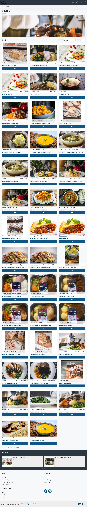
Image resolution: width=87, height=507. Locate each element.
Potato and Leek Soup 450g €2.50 (67, 268)
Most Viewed (6, 452)
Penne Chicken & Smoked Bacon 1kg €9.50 (13, 268)
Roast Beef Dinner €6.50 (65, 354)
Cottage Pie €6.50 (63, 239)
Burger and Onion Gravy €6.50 (10, 123)
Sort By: (61, 40)
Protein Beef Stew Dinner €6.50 (67, 296)
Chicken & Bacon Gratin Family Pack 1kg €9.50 (71, 152)
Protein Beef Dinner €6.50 (37, 296)
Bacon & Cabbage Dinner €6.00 (38, 66)
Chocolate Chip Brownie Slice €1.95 (11, 239)
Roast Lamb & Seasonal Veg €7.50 (39, 383)
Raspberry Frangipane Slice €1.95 (11, 354)
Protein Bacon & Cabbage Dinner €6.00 (12, 296)
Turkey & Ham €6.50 (64, 412)
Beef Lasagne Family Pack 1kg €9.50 (68, 66)
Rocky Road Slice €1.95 (65, 383)
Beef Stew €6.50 (34, 94)
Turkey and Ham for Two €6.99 (10, 441)
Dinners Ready (35, 63)
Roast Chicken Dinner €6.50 (9, 383)
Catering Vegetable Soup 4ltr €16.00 (40, 152)
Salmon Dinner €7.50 (7, 412)
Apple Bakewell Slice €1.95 (9, 66)
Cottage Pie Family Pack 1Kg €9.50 (39, 239)
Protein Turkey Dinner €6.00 (66, 325)
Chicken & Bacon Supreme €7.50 (38, 181)
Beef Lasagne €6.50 (7, 94)
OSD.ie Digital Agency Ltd (26, 504)
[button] (42, 468)
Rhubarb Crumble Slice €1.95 (38, 354)
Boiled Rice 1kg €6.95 (64, 94)
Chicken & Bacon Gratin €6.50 (10, 181)
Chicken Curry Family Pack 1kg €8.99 (68, 210)
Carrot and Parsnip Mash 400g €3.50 (40, 123)
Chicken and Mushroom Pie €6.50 (11, 210)
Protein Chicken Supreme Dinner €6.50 (12, 325)
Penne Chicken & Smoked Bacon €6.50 (40, 268)
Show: (78, 40)
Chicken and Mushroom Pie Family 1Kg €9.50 (70, 181)
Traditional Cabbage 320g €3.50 (38, 412)
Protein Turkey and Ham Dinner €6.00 (40, 325)
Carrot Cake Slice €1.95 (65, 123)
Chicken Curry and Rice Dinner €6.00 (40, 210)
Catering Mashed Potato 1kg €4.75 (11, 152)
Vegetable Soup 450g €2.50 (37, 441)
